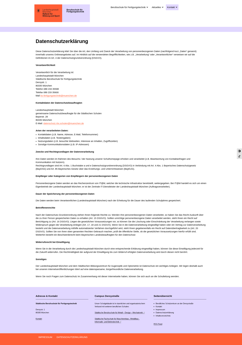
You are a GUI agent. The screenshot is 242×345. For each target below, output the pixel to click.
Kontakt (171, 7)
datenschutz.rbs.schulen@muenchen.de (63, 123)
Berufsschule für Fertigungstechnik (128, 7)
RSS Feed (158, 324)
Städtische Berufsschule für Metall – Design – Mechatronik (119, 312)
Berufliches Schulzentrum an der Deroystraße (174, 303)
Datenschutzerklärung (165, 312)
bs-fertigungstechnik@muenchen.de (58, 95)
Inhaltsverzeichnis (163, 316)
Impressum (160, 309)
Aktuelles (157, 7)
